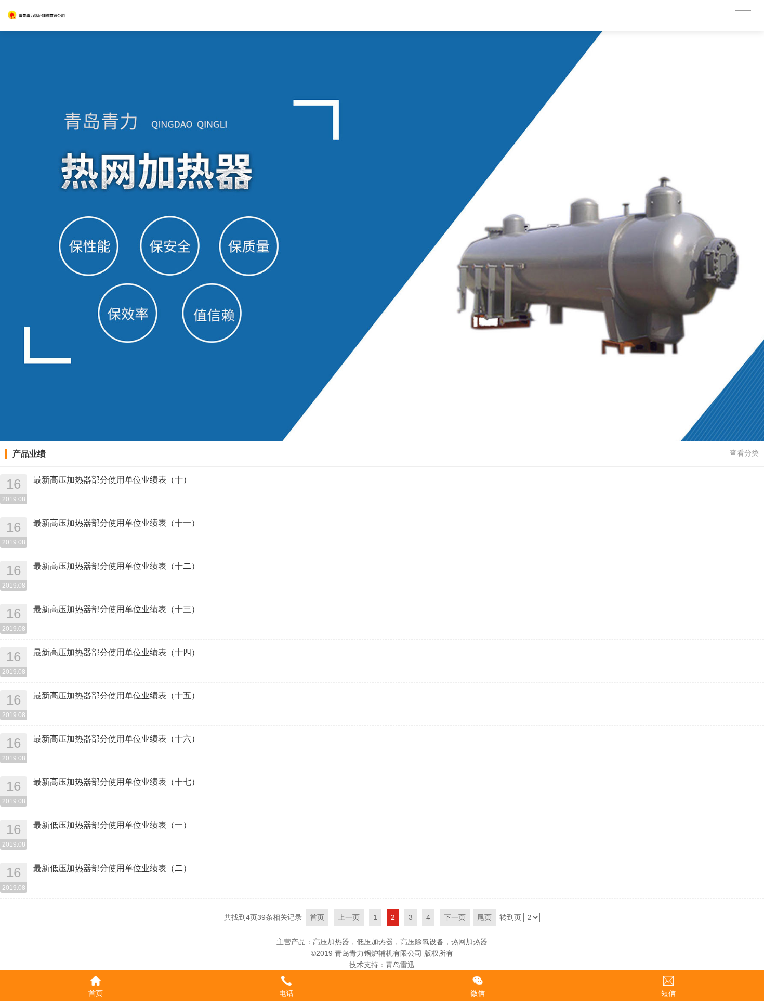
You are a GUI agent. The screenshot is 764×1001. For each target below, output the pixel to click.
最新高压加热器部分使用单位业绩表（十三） (116, 609)
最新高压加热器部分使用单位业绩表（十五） (116, 695)
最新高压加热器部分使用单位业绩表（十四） (116, 652)
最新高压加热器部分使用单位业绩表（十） (112, 479)
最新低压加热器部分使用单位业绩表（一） (112, 825)
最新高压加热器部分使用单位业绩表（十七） (116, 781)
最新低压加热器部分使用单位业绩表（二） (112, 868)
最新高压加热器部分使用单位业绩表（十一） (116, 522)
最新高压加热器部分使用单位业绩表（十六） (116, 738)
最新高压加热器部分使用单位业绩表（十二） (116, 566)
